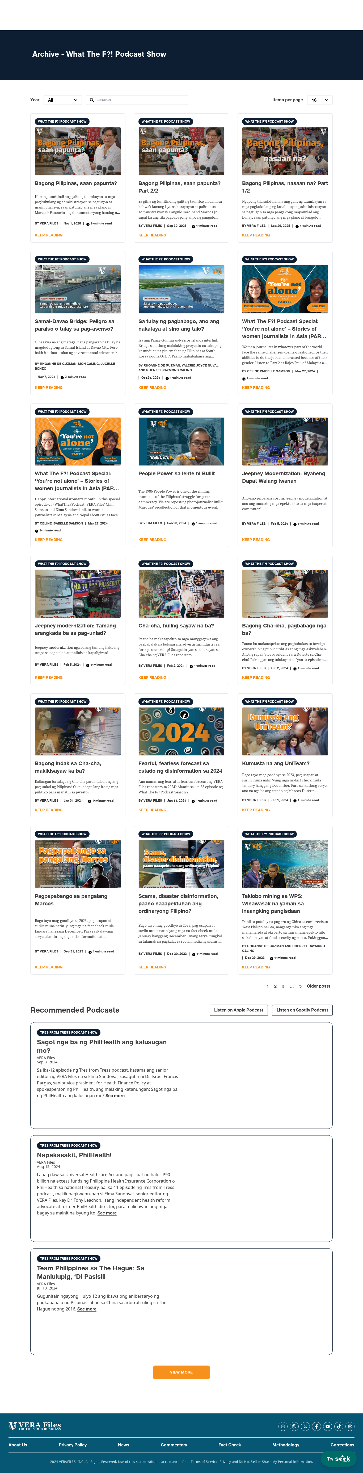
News (123, 1445)
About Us (18, 1445)
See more (115, 1095)
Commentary (174, 1445)
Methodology (285, 1445)
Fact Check (229, 1445)
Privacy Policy (73, 1445)
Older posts (319, 986)
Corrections (342, 1445)
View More (181, 1372)
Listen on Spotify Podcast (302, 1010)
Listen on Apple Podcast (238, 1010)
